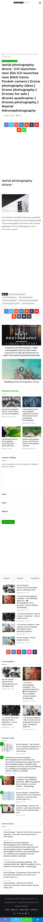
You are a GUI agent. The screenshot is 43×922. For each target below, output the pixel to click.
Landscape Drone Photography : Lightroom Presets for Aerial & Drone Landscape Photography (30, 414)
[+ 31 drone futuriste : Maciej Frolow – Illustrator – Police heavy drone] (8, 617)
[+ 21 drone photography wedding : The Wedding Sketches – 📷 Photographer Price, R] (8, 599)
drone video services (28, 303)
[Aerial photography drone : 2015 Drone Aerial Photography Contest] (31, 432)
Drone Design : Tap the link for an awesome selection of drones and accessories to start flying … (28, 747)
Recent (7, 578)
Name (4, 494)
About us (14, 910)
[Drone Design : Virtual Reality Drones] (8, 641)
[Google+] (8, 652)
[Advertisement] (21, 29)
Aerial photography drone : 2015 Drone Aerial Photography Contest (30, 442)
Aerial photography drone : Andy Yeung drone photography (10, 411)
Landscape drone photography (9, 61)
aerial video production (25, 297)
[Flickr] (29, 652)
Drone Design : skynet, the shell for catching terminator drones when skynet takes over (28, 809)
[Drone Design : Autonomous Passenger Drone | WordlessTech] (8, 588)
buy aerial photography (10, 300)
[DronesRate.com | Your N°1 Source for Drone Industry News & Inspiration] (22, 2)
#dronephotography (10, 229)
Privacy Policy (24, 910)
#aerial (33, 226)
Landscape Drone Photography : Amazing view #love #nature (9, 442)
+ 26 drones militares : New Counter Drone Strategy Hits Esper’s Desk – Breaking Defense (28, 628)
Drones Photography (16, 54)
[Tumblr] (34, 652)
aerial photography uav (10, 297)
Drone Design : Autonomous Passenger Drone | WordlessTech (27, 587)
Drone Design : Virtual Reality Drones (26, 639)
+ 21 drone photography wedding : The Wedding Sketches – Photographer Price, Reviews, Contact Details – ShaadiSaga (28, 601)
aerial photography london (17, 294)
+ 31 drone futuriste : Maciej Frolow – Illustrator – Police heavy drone (28, 616)
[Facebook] (13, 652)
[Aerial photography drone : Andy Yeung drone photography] (11, 402)
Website (5, 511)
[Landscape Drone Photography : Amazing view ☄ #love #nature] (11, 432)
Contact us (34, 910)
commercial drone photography (28, 300)
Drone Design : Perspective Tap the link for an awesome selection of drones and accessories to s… (28, 796)
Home (5, 54)
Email (4, 503)
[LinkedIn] (24, 652)
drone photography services (11, 303)
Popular (20, 578)
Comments (35, 578)
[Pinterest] (19, 652)
